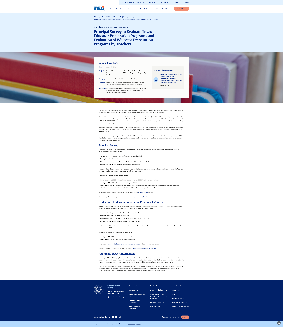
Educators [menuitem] (131, 9)
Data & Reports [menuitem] (166, 9)
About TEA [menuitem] (155, 9)
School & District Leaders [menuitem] (117, 9)
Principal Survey (143, 192)
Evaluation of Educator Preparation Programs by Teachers (124, 244)
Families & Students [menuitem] (143, 9)
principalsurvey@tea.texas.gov (142, 197)
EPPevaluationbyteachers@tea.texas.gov (144, 248)
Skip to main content (6, 1)
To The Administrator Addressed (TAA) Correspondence (117, 17)
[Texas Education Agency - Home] (99, 9)
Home (97, 17)
